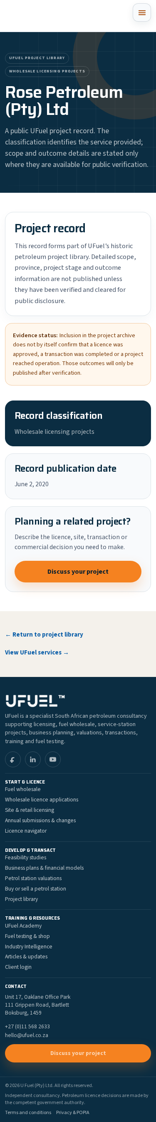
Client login (18, 967)
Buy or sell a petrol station (35, 889)
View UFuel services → (37, 652)
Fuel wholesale (23, 789)
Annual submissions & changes (40, 820)
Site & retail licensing (29, 810)
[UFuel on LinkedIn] (33, 759)
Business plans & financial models (44, 868)
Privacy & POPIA (72, 1113)
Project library (21, 899)
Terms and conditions (28, 1113)
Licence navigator (26, 831)
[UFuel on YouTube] (53, 759)
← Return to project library (44, 634)
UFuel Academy (23, 926)
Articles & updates (26, 956)
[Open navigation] (142, 12)
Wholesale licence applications (41, 800)
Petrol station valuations (33, 878)
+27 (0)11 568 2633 (27, 1026)
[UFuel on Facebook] (13, 759)
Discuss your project (78, 571)
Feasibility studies (25, 857)
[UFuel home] (38, 16)
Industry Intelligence (28, 946)
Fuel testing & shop (27, 936)
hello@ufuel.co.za (26, 1035)
